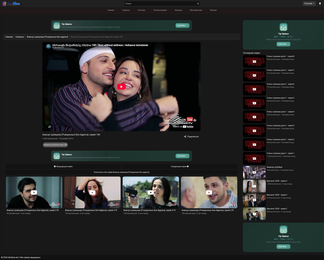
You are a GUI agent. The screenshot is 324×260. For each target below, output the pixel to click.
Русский (308, 3)
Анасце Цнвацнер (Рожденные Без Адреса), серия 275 (33, 210)
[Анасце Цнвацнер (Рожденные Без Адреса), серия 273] (151, 192)
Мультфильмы (196, 10)
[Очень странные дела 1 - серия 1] (254, 158)
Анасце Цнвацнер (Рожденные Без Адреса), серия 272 (208, 210)
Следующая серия (179, 166)
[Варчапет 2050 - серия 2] (254, 213)
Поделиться (193, 136)
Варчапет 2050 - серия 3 (277, 195)
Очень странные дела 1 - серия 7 (280, 70)
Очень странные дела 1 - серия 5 (280, 98)
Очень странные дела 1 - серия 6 (280, 84)
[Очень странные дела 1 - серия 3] (254, 130)
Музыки (213, 10)
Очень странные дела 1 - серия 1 (280, 153)
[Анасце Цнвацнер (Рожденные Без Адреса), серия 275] (34, 192)
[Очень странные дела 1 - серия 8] (254, 61)
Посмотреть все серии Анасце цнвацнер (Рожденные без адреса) (121, 172)
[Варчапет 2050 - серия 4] (254, 186)
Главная (110, 10)
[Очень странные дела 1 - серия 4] (254, 116)
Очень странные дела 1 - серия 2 (280, 139)
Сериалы (126, 10)
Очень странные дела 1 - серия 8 (280, 56)
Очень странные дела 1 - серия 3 (280, 125)
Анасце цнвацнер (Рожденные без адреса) (47, 37)
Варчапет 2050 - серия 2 (277, 209)
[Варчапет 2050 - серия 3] (254, 200)
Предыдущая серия (64, 166)
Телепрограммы (160, 10)
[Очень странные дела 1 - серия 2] (254, 144)
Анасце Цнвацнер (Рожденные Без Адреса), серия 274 (91, 210)
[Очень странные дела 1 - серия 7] (254, 75)
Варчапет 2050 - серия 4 (277, 181)
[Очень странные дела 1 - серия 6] (254, 89)
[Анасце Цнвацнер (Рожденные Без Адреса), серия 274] (92, 192)
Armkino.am (13, 257)
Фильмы (178, 10)
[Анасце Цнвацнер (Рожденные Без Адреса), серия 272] (209, 192)
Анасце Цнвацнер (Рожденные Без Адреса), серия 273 (149, 210)
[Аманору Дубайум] (254, 172)
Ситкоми (141, 10)
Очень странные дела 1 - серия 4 (280, 112)
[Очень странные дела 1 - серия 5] (254, 103)
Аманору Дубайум (274, 167)
